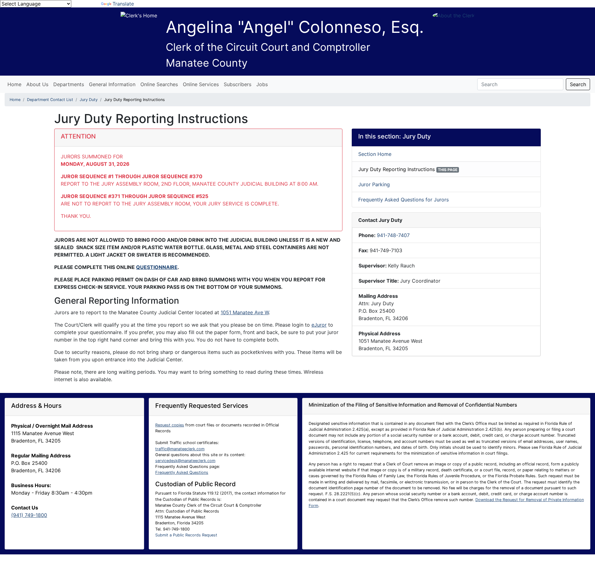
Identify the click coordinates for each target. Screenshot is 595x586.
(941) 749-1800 (29, 515)
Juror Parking (374, 184)
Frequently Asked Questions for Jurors (403, 199)
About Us (37, 84)
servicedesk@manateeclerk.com (185, 460)
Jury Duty (89, 99)
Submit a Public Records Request (186, 535)
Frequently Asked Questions (181, 472)
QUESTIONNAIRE (157, 267)
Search (578, 84)
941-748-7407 (393, 235)
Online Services (201, 84)
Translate (123, 4)
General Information (112, 84)
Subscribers (237, 84)
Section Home (374, 154)
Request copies (169, 425)
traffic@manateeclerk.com (180, 449)
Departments (68, 84)
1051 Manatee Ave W (245, 312)
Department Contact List (50, 99)
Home (14, 84)
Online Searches (159, 84)
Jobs (262, 84)
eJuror (319, 325)
